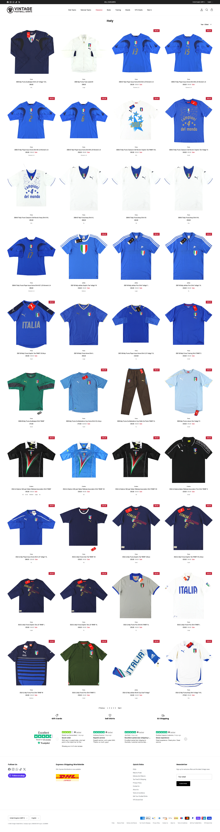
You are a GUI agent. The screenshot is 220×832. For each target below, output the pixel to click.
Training (118, 10)
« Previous (101, 708)
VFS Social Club (138, 800)
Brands (127, 10)
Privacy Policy (137, 783)
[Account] (201, 9)
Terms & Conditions (139, 793)
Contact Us (136, 786)
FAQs (134, 769)
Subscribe (183, 783)
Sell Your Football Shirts (140, 796)
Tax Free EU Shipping (139, 779)
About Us (136, 790)
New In (149, 10)
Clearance (99, 10)
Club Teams (72, 10)
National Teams (86, 10)
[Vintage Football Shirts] (19, 9)
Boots (109, 10)
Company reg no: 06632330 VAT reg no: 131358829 (35, 823)
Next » (120, 708)
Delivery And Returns (139, 776)
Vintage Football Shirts (17, 823)
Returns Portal (137, 773)
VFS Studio (139, 10)
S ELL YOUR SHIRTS (110, 2)
